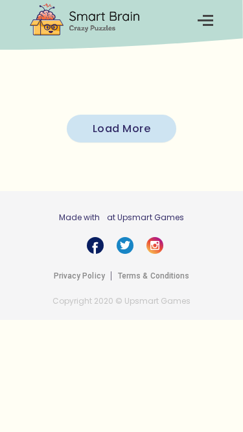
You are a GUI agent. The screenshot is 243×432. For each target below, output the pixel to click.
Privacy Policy (79, 275)
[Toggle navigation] (205, 20)
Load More (122, 128)
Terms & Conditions (154, 275)
